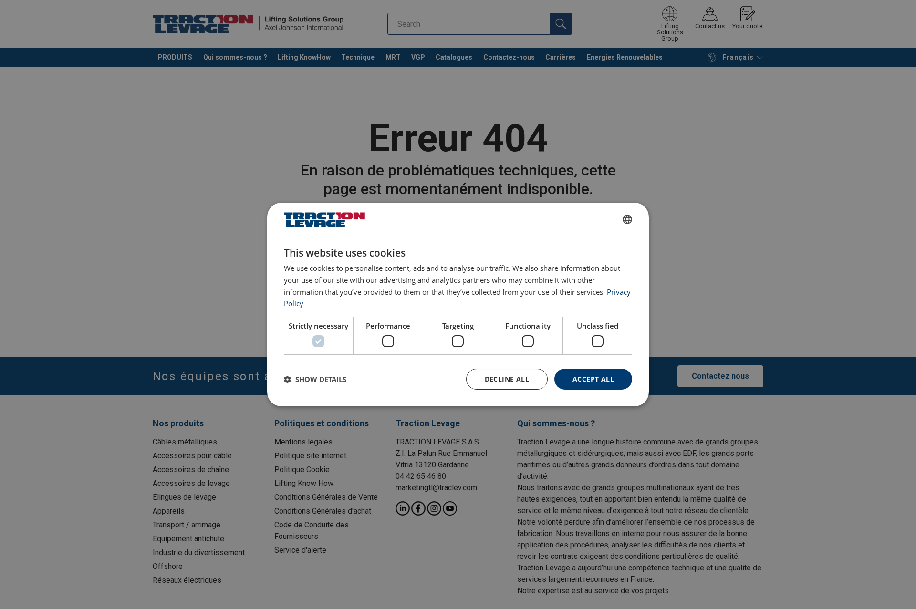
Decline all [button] (507, 378)
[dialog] (458, 305)
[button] (315, 379)
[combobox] (627, 219)
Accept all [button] (593, 378)
